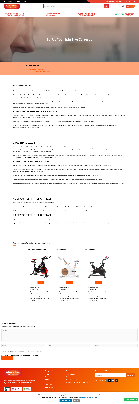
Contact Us (75, 11)
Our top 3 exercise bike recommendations (40, 71)
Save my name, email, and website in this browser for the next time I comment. (22, 351)
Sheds (34, 11)
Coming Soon (60, 11)
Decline (76, 400)
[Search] (106, 6)
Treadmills (23, 11)
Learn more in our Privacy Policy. (88, 397)
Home (6, 11)
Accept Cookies (65, 400)
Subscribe (130, 375)
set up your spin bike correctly (37, 69)
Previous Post (4, 318)
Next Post (135, 318)
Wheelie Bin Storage (50, 11)
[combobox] (74, 6)
